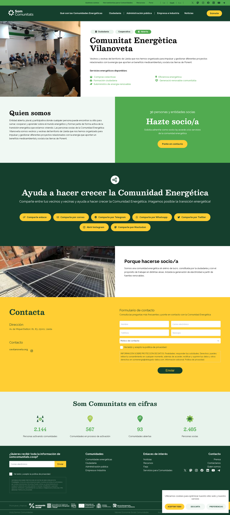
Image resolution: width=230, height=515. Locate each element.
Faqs (145, 466)
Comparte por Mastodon (132, 227)
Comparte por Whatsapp (153, 217)
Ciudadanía (90, 463)
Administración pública (96, 466)
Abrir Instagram (95, 227)
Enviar (170, 370)
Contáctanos (214, 463)
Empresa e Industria (95, 470)
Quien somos (214, 466)
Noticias (147, 459)
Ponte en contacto (172, 144)
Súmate (214, 13)
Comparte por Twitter (193, 217)
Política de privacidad (194, 359)
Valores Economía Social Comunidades (132, 512)
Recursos (148, 463)
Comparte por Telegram (112, 217)
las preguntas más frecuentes (144, 314)
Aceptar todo (174, 507)
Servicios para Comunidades (157, 470)
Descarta (195, 507)
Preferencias (216, 507)
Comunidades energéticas (98, 459)
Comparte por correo (72, 217)
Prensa (217, 459)
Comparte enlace (37, 217)
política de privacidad (155, 347)
